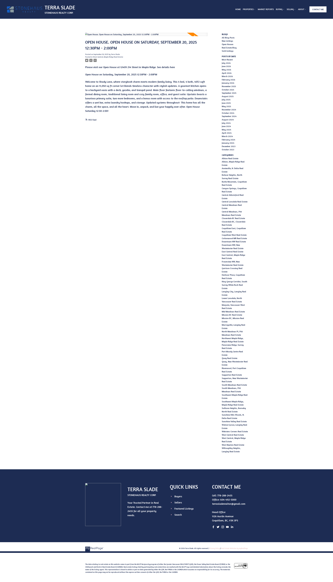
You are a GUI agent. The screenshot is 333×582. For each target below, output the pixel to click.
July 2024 (226, 123)
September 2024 (229, 116)
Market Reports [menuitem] (266, 9)
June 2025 (226, 103)
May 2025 (226, 106)
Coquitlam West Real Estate (234, 235)
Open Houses (227, 44)
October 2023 (228, 149)
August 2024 (228, 119)
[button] (317, 9)
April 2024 (227, 133)
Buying (279, 9)
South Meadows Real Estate (234, 385)
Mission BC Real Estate (232, 315)
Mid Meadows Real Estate (233, 311)
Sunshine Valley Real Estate (234, 421)
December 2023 (228, 146)
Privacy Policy (214, 548)
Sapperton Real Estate (232, 375)
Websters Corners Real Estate (235, 431)
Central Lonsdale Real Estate (234, 201)
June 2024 (226, 126)
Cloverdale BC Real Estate (233, 218)
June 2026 (226, 66)
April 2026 (227, 73)
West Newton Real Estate (233, 445)
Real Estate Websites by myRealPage (234, 548)
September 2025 (229, 93)
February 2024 (228, 139)
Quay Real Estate (229, 358)
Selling (290, 9)
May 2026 (226, 69)
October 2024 (228, 113)
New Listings (227, 41)
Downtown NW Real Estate (234, 241)
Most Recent (227, 59)
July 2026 (226, 63)
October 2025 (228, 89)
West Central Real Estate (233, 435)
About (301, 9)
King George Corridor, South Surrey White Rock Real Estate (234, 284)
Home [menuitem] (238, 9)
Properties (248, 9)
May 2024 (226, 129)
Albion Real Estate (230, 158)
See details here (166, 67)
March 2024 (227, 136)
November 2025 (229, 86)
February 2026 (228, 79)
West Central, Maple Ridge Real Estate (108, 57)
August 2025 (228, 96)
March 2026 (227, 76)
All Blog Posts (228, 37)
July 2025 (226, 99)
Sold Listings (227, 51)
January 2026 (228, 83)
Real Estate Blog (229, 47)
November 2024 (229, 109)
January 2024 (228, 143)
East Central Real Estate (232, 251)
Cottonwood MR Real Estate (234, 238)
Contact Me (318, 9)
